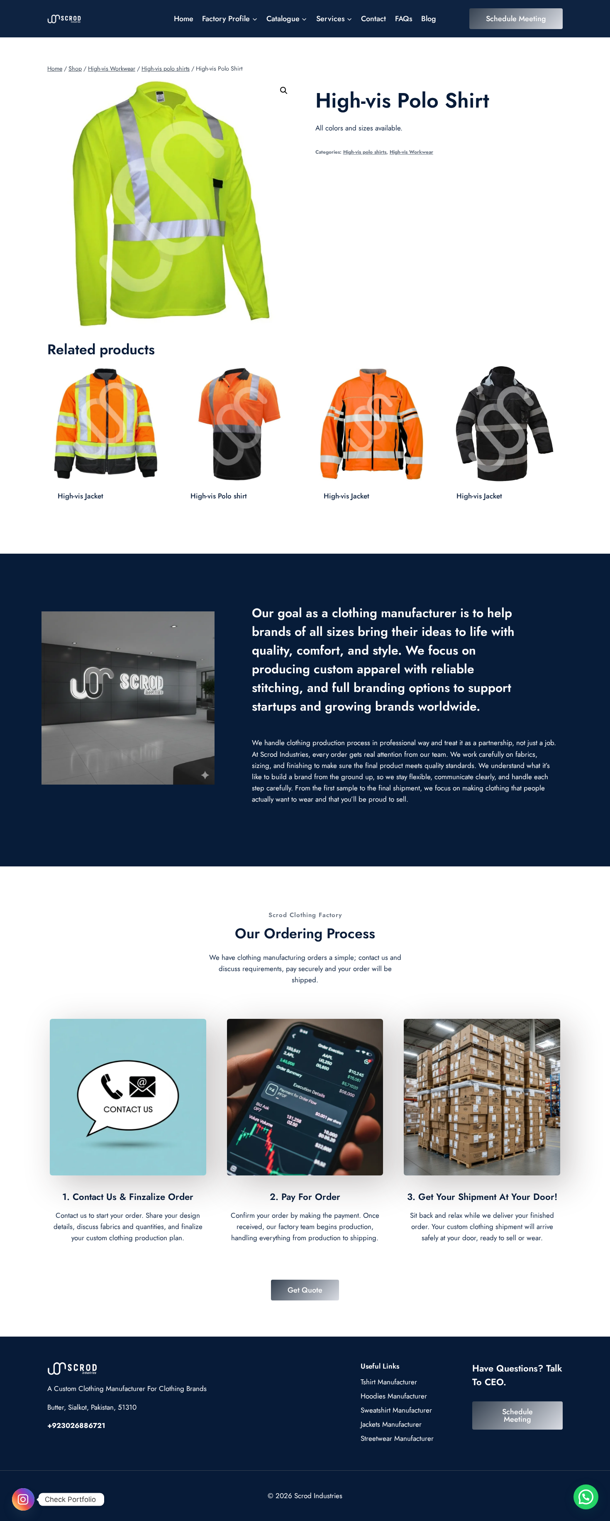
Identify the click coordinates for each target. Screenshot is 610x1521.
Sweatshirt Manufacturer (396, 1410)
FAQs (403, 18)
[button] (283, 90)
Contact (373, 18)
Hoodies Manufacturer (394, 1396)
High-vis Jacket (80, 496)
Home (183, 18)
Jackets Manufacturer (391, 1424)
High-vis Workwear (411, 151)
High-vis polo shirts (364, 151)
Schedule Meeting (516, 18)
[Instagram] (23, 1499)
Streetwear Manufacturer (397, 1438)
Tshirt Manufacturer (389, 1382)
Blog (428, 18)
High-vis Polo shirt (218, 496)
